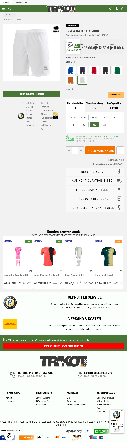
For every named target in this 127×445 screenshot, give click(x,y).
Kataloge (70, 398)
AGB (98, 408)
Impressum (101, 411)
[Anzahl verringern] (69, 150)
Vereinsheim (22, 2)
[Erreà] (56, 29)
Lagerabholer (41, 404)
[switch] (117, 430)
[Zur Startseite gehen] (61, 8)
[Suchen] (10, 9)
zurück (11, 14)
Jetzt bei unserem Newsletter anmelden (63, 346)
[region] (31, 60)
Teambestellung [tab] (94, 105)
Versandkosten (61, 421)
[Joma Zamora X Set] (79, 256)
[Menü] (4, 9)
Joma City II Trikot (104, 275)
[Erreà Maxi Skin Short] (31, 52)
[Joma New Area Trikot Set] (18, 256)
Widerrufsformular (104, 404)
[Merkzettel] (111, 9)
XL (84, 125)
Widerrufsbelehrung (104, 401)
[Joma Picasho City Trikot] (48, 256)
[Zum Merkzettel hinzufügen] (120, 150)
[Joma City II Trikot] (108, 256)
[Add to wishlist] (30, 271)
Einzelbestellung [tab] (75, 105)
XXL (94, 125)
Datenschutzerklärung (105, 398)
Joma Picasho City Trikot (46, 275)
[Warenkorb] (123, 9)
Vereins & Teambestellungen (77, 404)
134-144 (83, 117)
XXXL (104, 125)
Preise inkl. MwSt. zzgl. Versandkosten (80, 57)
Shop (6, 2)
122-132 (73, 117)
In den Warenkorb (100, 150)
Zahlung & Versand (43, 398)
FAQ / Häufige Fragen (44, 401)
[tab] (114, 105)
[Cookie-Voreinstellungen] (9, 435)
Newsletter (10, 401)
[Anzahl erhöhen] (81, 150)
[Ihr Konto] (117, 9)
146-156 (94, 117)
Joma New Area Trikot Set (17, 275)
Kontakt (9, 398)
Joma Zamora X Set (74, 275)
